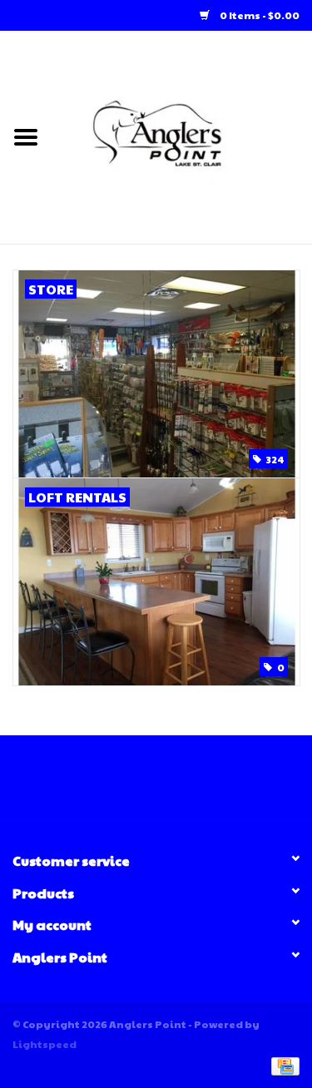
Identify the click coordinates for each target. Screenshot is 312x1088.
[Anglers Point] (182, 135)
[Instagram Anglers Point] (170, 786)
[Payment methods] (282, 1064)
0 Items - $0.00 (259, 15)
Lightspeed (44, 1044)
